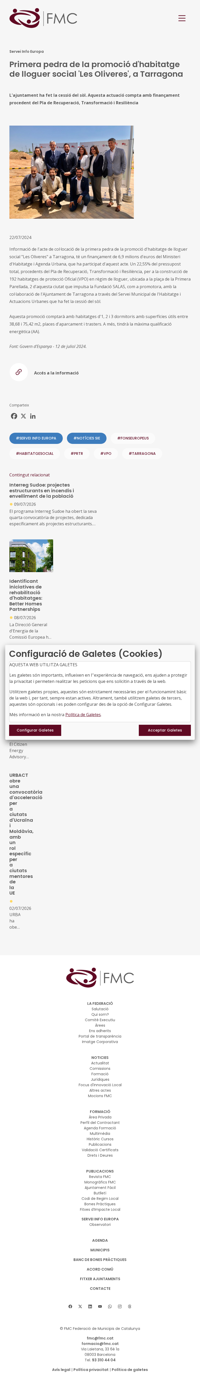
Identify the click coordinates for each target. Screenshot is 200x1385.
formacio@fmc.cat (100, 1343)
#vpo (105, 453)
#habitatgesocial (34, 453)
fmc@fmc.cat (100, 1338)
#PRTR (77, 453)
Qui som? (100, 1014)
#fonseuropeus (133, 438)
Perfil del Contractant (100, 1122)
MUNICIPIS (100, 1250)
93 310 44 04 (104, 1360)
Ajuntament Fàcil (100, 1187)
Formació (100, 1074)
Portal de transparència (100, 1036)
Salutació (100, 1009)
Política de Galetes (83, 714)
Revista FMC (100, 1176)
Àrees (100, 1025)
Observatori (100, 1224)
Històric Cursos (100, 1139)
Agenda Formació (100, 1128)
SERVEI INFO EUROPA (100, 1219)
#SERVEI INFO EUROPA (36, 438)
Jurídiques (100, 1079)
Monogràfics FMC (100, 1182)
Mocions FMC (100, 1095)
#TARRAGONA (142, 453)
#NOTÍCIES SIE (86, 438)
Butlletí (100, 1193)
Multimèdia (100, 1133)
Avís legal (61, 1369)
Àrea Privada (100, 1117)
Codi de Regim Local (100, 1198)
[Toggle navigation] (182, 18)
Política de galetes (130, 1369)
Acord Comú (100, 1269)
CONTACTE (100, 1288)
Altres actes (100, 1090)
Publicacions (100, 1144)
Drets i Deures (100, 1155)
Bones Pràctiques (100, 1204)
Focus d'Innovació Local (100, 1085)
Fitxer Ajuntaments (100, 1279)
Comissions (100, 1068)
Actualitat (100, 1063)
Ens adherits (100, 1030)
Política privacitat (91, 1369)
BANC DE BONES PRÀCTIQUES (100, 1259)
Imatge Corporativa (100, 1041)
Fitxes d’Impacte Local (100, 1209)
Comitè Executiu (100, 1019)
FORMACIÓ (100, 1111)
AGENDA (100, 1240)
